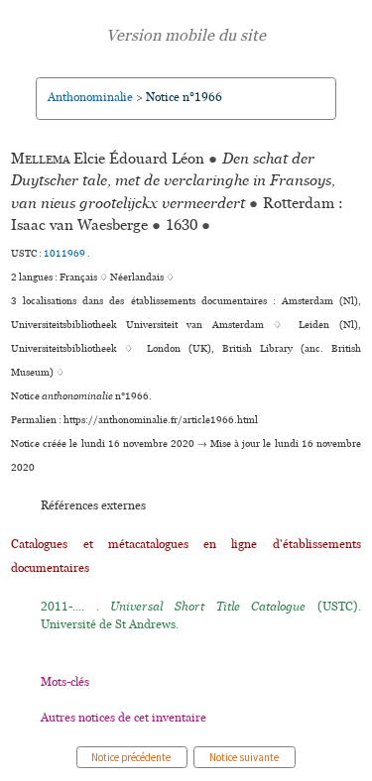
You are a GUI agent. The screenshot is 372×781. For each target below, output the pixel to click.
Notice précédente (132, 757)
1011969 (65, 254)
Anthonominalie (90, 97)
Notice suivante (244, 757)
